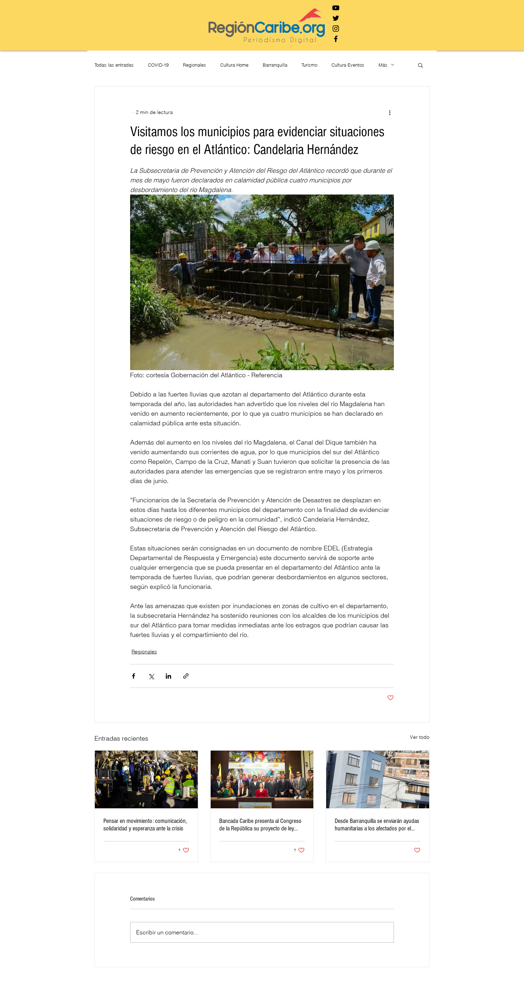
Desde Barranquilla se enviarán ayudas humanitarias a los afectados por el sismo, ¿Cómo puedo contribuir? (377, 824)
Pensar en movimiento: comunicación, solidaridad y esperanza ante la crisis (145, 824)
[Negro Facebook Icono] (336, 39)
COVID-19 (158, 65)
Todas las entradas (114, 65)
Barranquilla (275, 65)
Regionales (194, 65)
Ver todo (420, 737)
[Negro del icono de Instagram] (336, 28)
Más (383, 65)
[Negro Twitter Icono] (336, 18)
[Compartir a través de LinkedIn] (168, 676)
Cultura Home (234, 65)
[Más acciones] (389, 112)
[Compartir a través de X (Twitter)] (151, 676)
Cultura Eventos (348, 65)
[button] (420, 65)
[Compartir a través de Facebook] (133, 676)
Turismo (309, 65)
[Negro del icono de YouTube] (336, 8)
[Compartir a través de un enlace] (186, 676)
